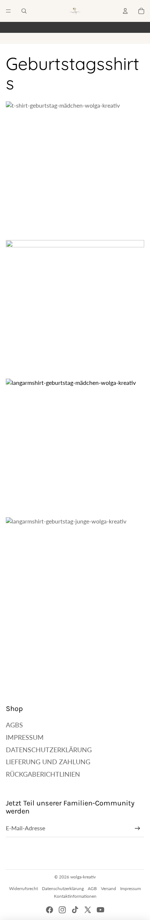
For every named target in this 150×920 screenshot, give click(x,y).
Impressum (25, 737)
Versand (108, 888)
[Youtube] (100, 909)
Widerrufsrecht (23, 888)
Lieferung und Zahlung (48, 762)
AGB (92, 888)
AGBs (14, 725)
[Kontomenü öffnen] (125, 11)
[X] (87, 909)
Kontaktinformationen (75, 896)
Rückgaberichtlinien (43, 774)
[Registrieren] (137, 828)
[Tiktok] (75, 909)
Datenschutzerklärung (49, 750)
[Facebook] (49, 909)
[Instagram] (62, 909)
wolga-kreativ (83, 877)
